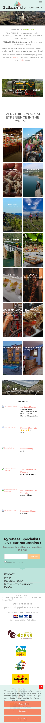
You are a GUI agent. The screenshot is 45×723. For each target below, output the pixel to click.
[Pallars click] (22, 5)
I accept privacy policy (14, 562)
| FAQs (7, 577)
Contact (15, 57)
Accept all (22, 704)
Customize (22, 718)
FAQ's (21, 60)
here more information (16, 700)
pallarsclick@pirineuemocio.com (22, 607)
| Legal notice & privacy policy (18, 585)
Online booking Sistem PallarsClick (23, 620)
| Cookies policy (14, 581)
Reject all (22, 711)
